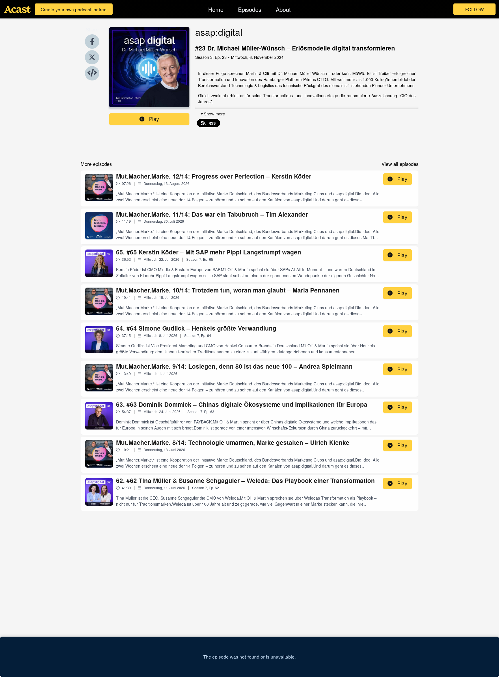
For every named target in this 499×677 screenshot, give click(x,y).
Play (154, 119)
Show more (214, 113)
